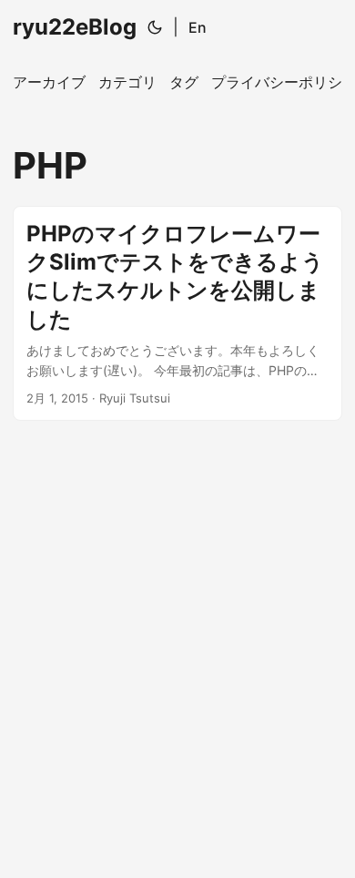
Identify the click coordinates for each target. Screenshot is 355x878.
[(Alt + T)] (155, 27)
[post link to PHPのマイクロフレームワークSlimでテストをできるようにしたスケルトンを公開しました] (177, 313)
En (197, 27)
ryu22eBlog (75, 27)
